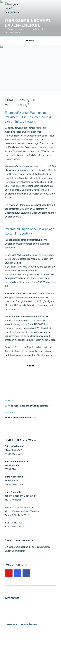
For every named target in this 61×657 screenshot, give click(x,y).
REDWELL (39, 324)
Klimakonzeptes (45, 354)
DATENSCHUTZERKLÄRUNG (21, 624)
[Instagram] (17, 573)
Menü (32, 40)
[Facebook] (26, 573)
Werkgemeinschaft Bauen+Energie (28, 23)
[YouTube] (9, 573)
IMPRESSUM (12, 598)
